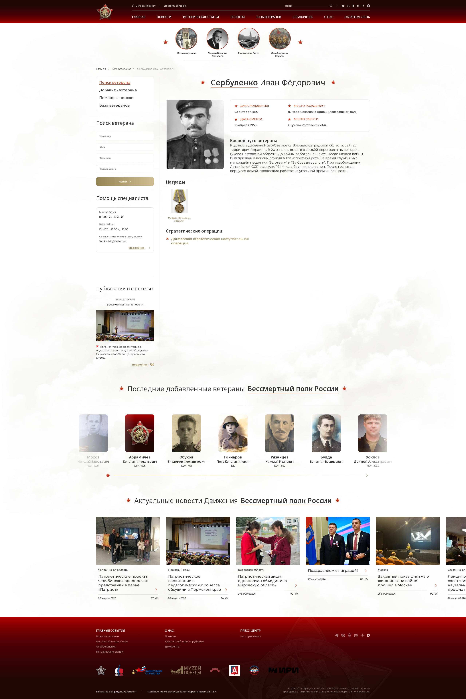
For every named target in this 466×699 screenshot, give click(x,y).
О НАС (328, 17)
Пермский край (179, 569)
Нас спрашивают (250, 636)
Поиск (288, 5)
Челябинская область (113, 569)
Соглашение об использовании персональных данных (182, 691)
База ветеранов (268, 17)
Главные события (110, 630)
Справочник (303, 17)
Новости (164, 17)
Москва (383, 569)
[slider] (108, 475)
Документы (172, 646)
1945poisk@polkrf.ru (112, 241)
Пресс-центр (250, 630)
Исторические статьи (201, 17)
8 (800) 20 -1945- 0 (111, 217)
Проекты (237, 17)
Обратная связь (357, 17)
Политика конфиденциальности (116, 691)
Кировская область (251, 569)
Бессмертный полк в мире (112, 641)
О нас (169, 630)
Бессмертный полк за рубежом (184, 641)
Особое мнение (106, 646)
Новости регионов (107, 636)
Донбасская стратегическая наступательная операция (210, 241)
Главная (138, 17)
